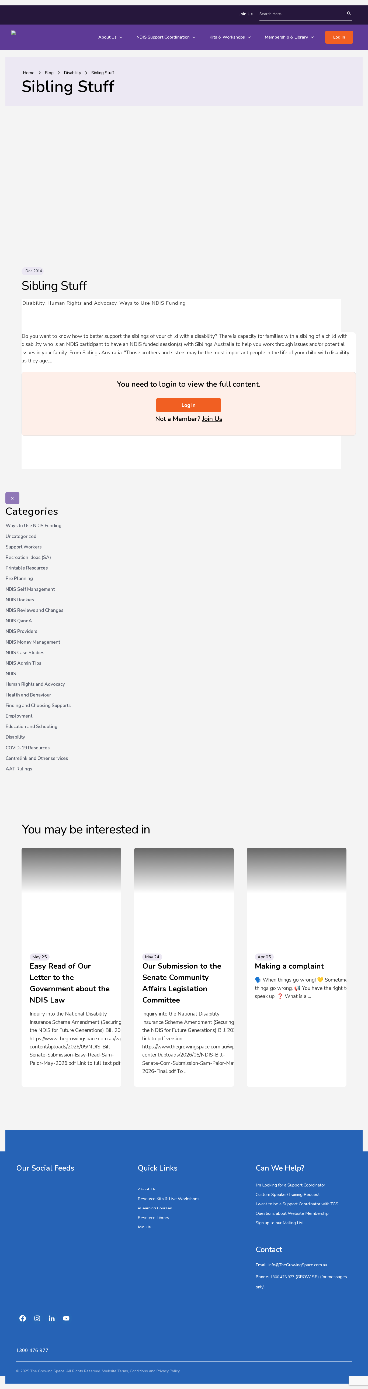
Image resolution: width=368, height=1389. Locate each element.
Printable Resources (27, 568)
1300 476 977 (282, 1277)
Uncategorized (21, 536)
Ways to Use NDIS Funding (152, 303)
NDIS (11, 674)
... (186, 1071)
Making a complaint (289, 966)
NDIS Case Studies (25, 653)
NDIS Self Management (30, 589)
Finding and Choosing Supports (38, 705)
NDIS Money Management (33, 642)
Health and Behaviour (28, 695)
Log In (189, 405)
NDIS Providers (21, 631)
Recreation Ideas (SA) (28, 557)
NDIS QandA (19, 621)
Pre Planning (19, 578)
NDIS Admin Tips (23, 663)
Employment (19, 716)
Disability (33, 303)
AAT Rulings (19, 769)
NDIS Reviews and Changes (34, 610)
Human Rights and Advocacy (82, 303)
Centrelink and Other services (37, 758)
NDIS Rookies (20, 600)
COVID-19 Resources (28, 748)
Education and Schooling (31, 726)
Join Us (212, 418)
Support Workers (23, 547)
